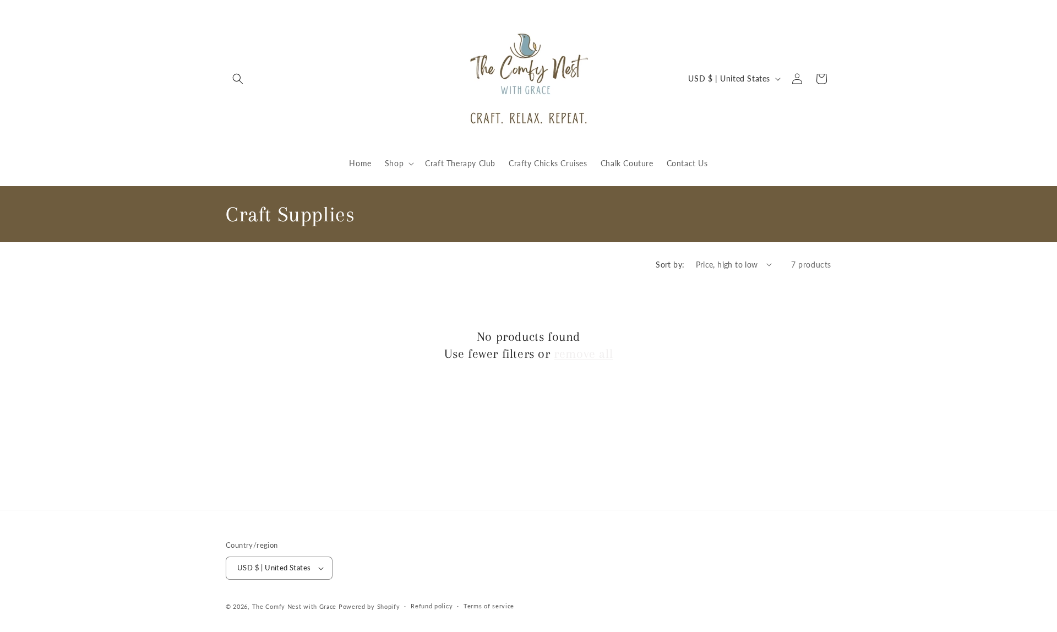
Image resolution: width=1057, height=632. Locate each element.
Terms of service (489, 605)
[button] (238, 79)
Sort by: (670, 264)
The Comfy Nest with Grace (294, 606)
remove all (583, 353)
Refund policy (432, 605)
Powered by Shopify (369, 606)
